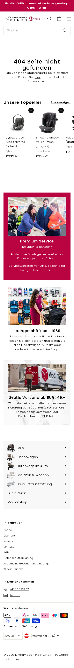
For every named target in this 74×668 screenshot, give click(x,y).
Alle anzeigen (61, 102)
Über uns (9, 535)
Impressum (11, 541)
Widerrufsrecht (13, 569)
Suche (7, 530)
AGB (6, 552)
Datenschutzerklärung (18, 558)
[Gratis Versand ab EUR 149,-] (37, 378)
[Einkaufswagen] (59, 19)
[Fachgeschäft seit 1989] (37, 306)
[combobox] (37, 30)
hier (37, 77)
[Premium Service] (37, 216)
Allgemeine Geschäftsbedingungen (27, 563)
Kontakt (8, 546)
